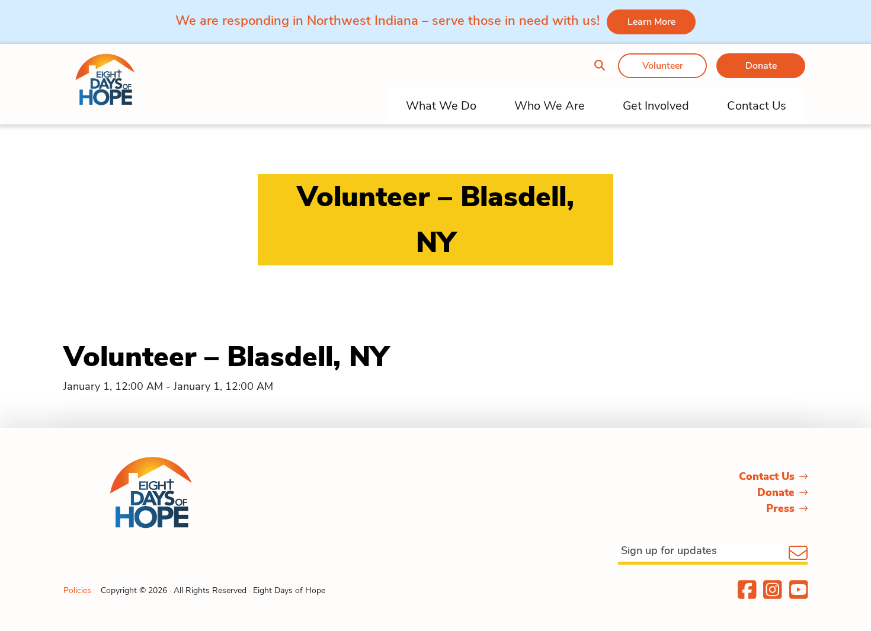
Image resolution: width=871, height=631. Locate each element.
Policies (77, 590)
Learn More (651, 21)
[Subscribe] (798, 554)
